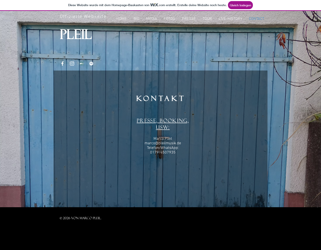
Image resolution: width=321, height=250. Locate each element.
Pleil (76, 34)
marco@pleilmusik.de (163, 143)
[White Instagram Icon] (72, 63)
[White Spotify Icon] (91, 63)
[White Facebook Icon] (62, 63)
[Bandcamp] (82, 63)
